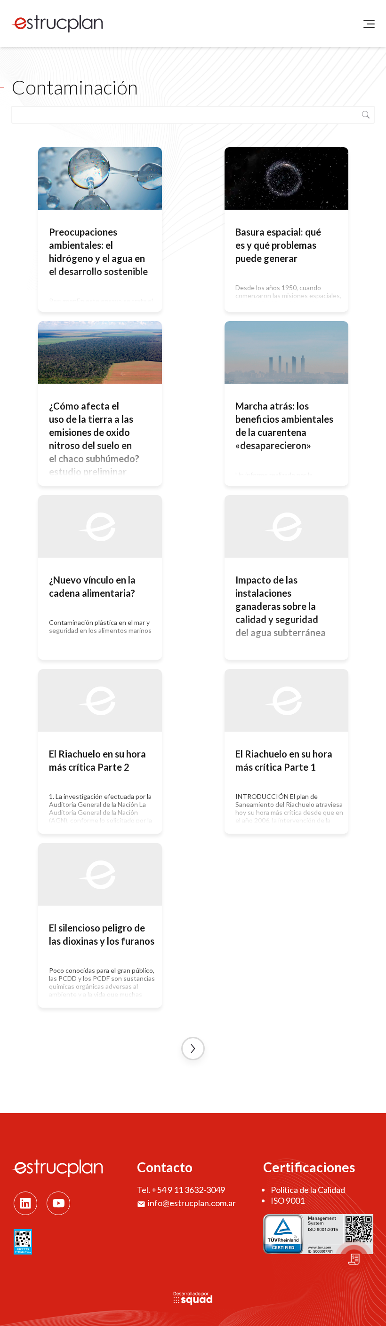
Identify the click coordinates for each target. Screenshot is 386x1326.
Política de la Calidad (308, 1189)
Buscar (366, 115)
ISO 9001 (288, 1200)
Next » (193, 1048)
